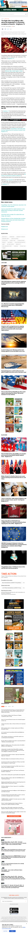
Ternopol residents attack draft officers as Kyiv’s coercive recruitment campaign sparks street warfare (13, 795)
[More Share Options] (11, 29)
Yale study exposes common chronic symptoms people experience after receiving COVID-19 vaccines (13, 283)
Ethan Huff (8, 302)
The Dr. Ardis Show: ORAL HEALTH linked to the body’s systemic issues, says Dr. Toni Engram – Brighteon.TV (13, 500)
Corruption (6, 18)
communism (10, 31)
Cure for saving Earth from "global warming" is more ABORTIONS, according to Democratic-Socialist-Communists (13, 210)
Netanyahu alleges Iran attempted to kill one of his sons (12, 758)
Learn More (5, 931)
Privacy (3, 917)
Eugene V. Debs (17, 32)
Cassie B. (7, 369)
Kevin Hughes (8, 26)
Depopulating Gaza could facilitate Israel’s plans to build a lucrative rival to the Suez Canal (13, 371)
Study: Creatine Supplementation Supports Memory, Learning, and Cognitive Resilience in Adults (12, 804)
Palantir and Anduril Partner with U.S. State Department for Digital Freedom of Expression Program (13, 782)
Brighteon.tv (5, 31)
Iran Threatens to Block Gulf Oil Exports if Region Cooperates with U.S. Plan (11, 716)
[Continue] (25, 901)
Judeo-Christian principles (16, 33)
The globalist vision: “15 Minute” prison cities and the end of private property (13, 567)
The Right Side (23, 34)
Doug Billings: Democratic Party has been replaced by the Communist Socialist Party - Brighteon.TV (13, 130)
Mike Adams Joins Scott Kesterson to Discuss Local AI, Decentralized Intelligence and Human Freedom (13, 850)
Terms (6, 917)
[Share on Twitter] (8, 29)
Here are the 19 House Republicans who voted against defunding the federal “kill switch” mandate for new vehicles (13, 393)
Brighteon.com (4, 226)
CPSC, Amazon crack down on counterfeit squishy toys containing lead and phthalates (12, 737)
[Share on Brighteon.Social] (2, 29)
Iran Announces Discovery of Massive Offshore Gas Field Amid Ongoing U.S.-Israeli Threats (12, 762)
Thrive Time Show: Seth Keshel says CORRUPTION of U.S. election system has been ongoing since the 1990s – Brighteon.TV (13, 522)
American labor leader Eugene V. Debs (14, 71)
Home (2, 18)
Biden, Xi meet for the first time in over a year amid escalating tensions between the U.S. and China (13, 477)
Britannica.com (4, 229)
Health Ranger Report (6, 837)
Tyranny (2, 35)
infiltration (9, 33)
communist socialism (16, 31)
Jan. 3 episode (9, 179)
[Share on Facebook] (5, 29)
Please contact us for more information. (8, 594)
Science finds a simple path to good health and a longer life (13, 774)
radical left (6, 34)
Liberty (22, 33)
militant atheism (10, 244)
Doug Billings (12, 32)
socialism (19, 34)
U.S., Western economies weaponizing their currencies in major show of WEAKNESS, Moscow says (12, 305)
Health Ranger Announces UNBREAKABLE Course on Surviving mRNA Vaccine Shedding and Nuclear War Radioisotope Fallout (13, 857)
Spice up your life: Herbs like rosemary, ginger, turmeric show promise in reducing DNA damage (13, 812)
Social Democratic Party (13, 34)
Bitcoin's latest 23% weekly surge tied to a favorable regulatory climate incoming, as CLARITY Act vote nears (12, 808)
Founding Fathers (21, 240)
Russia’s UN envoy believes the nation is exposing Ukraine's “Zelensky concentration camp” (13, 741)
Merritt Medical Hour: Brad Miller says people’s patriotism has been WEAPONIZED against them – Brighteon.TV (13, 455)
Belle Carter (8, 324)
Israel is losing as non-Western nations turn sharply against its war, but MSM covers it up (12, 350)
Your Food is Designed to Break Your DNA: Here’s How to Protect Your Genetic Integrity (12, 767)
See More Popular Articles (14, 816)
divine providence (6, 32)
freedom (5, 33)
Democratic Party (5, 238)
